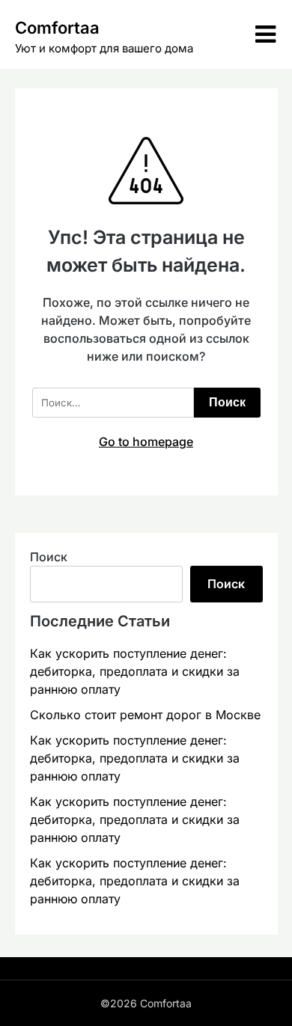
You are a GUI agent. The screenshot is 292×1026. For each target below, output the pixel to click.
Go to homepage (146, 441)
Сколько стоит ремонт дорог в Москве (145, 714)
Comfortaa (57, 27)
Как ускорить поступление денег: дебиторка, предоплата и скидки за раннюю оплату (135, 671)
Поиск (48, 556)
